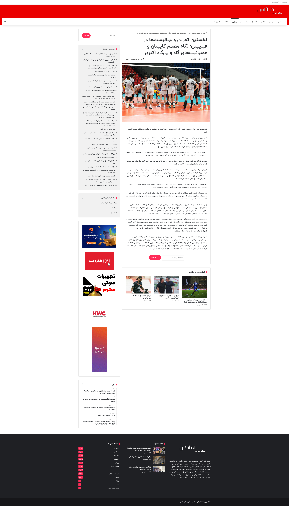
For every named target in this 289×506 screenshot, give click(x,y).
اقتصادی (254, 22)
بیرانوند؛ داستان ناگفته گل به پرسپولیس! (101, 167)
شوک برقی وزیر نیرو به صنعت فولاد (103, 144)
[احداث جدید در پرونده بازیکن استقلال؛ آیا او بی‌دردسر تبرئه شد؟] (194, 287)
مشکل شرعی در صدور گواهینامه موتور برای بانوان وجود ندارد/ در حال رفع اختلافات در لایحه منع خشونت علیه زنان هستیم (99, 115)
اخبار (117, 484)
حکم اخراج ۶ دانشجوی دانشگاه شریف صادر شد (100, 185)
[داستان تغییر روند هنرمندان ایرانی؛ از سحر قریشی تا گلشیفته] (159, 450)
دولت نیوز (114, 213)
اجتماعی (263, 22)
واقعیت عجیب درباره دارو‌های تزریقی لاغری (101, 176)
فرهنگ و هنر (244, 22)
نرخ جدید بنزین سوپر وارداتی (106, 157)
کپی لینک (154, 257)
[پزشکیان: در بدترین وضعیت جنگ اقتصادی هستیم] (159, 469)
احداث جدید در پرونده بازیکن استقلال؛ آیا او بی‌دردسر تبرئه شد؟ (195, 301)
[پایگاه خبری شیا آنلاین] (267, 11)
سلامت (226, 22)
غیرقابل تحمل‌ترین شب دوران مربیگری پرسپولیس (169, 297)
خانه (204, 33)
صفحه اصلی (282, 22)
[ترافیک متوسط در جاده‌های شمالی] (159, 460)
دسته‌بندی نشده (113, 488)
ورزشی (234, 22)
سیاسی (272, 22)
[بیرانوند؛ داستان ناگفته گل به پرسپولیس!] (138, 285)
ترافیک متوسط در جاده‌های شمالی (104, 71)
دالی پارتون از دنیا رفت (107, 129)
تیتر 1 (117, 477)
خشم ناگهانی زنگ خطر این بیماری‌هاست (102, 87)
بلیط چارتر (114, 208)
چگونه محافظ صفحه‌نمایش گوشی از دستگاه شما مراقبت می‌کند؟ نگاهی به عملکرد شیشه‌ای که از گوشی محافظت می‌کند (99, 123)
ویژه (117, 481)
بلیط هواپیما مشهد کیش (109, 203)
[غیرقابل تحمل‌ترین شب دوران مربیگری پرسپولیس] (166, 285)
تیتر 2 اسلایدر (114, 474)
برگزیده (116, 455)
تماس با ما (217, 22)
